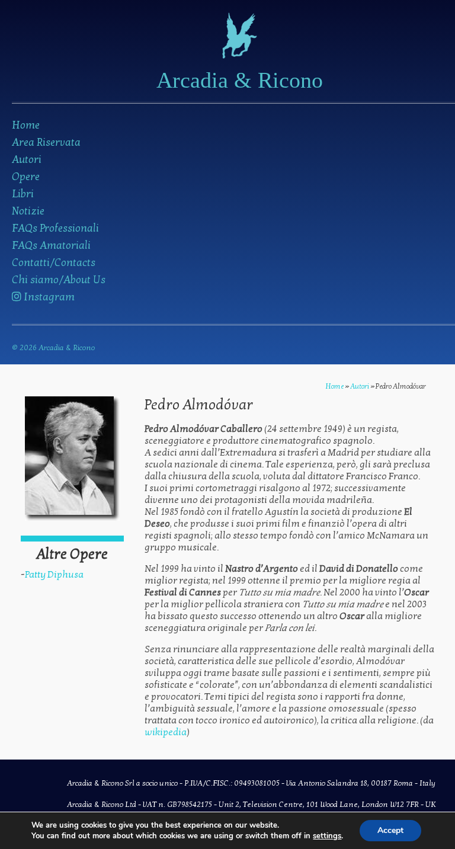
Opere (26, 177)
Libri (23, 194)
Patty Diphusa (54, 575)
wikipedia (166, 732)
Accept (390, 830)
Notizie (28, 211)
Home (26, 125)
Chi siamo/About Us (58, 280)
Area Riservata (46, 142)
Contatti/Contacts (53, 263)
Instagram (48, 297)
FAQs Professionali (55, 228)
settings (327, 836)
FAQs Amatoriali (51, 245)
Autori (26, 159)
